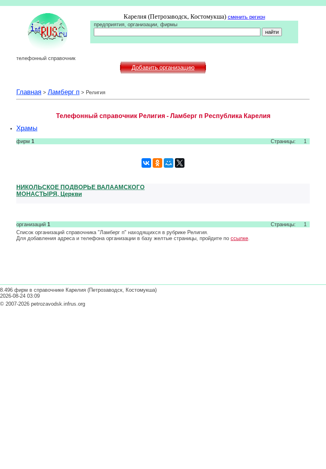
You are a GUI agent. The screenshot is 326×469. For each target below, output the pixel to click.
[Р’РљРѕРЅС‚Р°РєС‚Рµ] (146, 163)
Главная (28, 92)
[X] (179, 163)
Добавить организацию (163, 67)
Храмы (26, 128)
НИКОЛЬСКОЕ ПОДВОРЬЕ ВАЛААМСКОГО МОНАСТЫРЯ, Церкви (80, 190)
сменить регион (246, 17)
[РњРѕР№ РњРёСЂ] (168, 163)
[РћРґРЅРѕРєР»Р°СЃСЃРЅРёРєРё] (157, 163)
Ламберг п (64, 92)
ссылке (239, 238)
